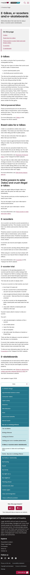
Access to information (21, 566)
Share (13, 384)
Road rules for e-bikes (9, 38)
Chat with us (21, 572)
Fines (3, 412)
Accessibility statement (18, 563)
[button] (25, 3)
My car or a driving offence (10, 424)
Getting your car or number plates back (14, 440)
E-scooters (6, 46)
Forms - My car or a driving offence (12, 454)
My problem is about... (7, 542)
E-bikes (5, 35)
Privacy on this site (5, 563)
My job (4, 466)
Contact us (4, 551)
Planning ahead (6, 482)
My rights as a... (6, 474)
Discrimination (6, 408)
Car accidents (6, 428)
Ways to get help (6, 544)
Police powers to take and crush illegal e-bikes (13, 449)
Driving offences (7, 432)
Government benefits (8, 416)
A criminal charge (7, 388)
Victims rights (6, 490)
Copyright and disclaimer (7, 566)
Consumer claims (7, 396)
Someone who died (7, 486)
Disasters (5, 404)
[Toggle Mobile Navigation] (28, 3)
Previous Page (6, 7)
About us (3, 549)
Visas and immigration (8, 494)
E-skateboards (7, 48)
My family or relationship (9, 458)
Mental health (6, 420)
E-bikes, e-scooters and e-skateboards (14, 444)
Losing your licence (7, 436)
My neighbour (6, 478)
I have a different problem (10, 498)
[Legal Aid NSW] (10, 3)
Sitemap (3, 569)
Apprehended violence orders (11, 392)
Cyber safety (6, 400)
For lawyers (4, 546)
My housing (5, 462)
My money (5, 470)
